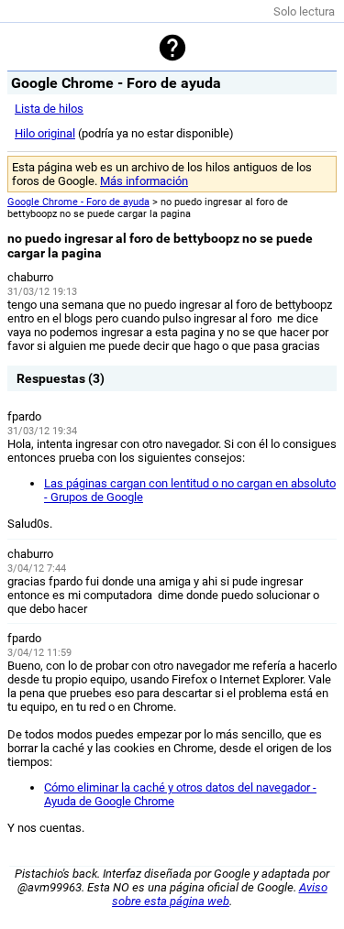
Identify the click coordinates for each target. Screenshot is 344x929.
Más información (144, 181)
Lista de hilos (49, 108)
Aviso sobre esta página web (219, 894)
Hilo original (45, 133)
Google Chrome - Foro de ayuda (78, 202)
